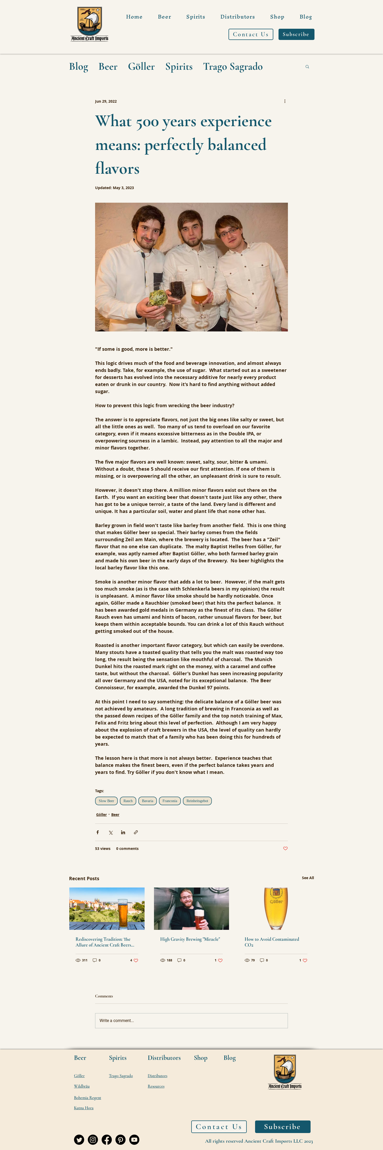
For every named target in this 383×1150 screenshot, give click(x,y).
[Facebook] (107, 1140)
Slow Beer (106, 801)
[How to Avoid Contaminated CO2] (276, 909)
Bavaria (147, 801)
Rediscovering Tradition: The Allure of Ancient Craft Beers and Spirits (103, 942)
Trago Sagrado (233, 66)
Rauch (128, 801)
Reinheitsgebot (197, 801)
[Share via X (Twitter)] (110, 832)
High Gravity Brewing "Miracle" (190, 939)
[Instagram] (93, 1140)
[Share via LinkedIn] (123, 832)
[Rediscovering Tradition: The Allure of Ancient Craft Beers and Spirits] (107, 909)
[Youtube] (134, 1140)
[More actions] (285, 101)
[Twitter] (79, 1140)
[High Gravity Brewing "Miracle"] (191, 909)
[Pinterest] (120, 1140)
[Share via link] (135, 832)
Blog (78, 66)
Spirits (179, 66)
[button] (307, 66)
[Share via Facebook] (97, 832)
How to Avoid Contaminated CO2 (272, 942)
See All (308, 877)
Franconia (170, 801)
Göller (141, 66)
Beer (108, 66)
